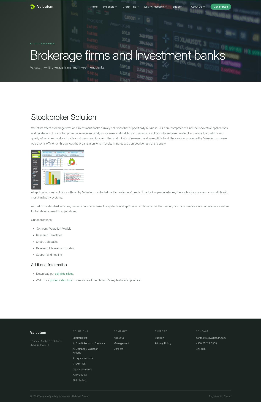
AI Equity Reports (83, 358)
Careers (118, 348)
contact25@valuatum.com (211, 337)
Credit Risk (129, 6)
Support (178, 6)
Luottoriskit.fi (80, 337)
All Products (80, 374)
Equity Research (154, 6)
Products (108, 6)
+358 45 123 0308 (206, 343)
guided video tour (61, 280)
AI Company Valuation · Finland (86, 350)
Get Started (221, 6)
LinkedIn (201, 348)
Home (94, 6)
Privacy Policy (163, 343)
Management (121, 343)
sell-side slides (64, 273)
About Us (196, 6)
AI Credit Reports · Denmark (89, 343)
